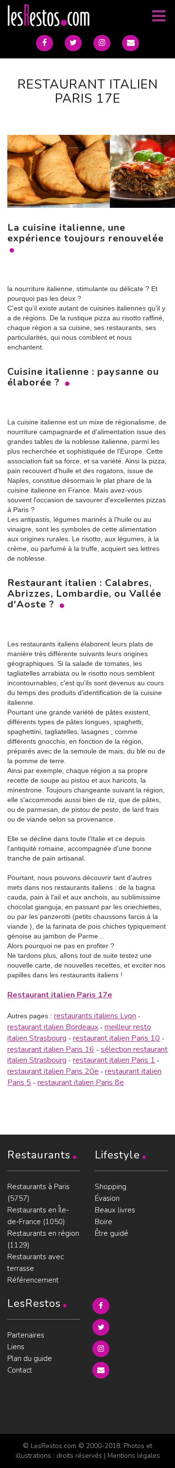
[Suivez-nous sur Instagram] (101, 43)
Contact (19, 1370)
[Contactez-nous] (130, 43)
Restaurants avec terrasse (35, 1262)
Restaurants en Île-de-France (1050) (38, 1216)
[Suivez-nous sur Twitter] (73, 43)
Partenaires (25, 1335)
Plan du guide (29, 1358)
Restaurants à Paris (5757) (38, 1192)
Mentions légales (133, 1455)
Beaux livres (115, 1210)
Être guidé (111, 1233)
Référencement (33, 1280)
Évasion (107, 1198)
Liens (15, 1347)
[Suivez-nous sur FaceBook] (44, 43)
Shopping (110, 1187)
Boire (103, 1222)
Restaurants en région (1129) (43, 1239)
